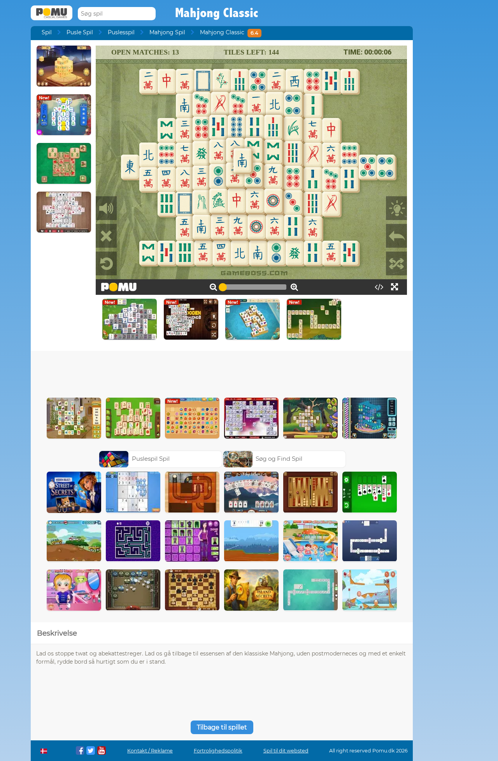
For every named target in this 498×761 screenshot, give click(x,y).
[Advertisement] (221, 372)
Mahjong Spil (167, 32)
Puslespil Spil (151, 458)
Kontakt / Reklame (150, 751)
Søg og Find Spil (279, 458)
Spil (47, 32)
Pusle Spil (80, 32)
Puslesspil (121, 32)
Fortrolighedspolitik (218, 751)
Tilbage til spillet (222, 727)
